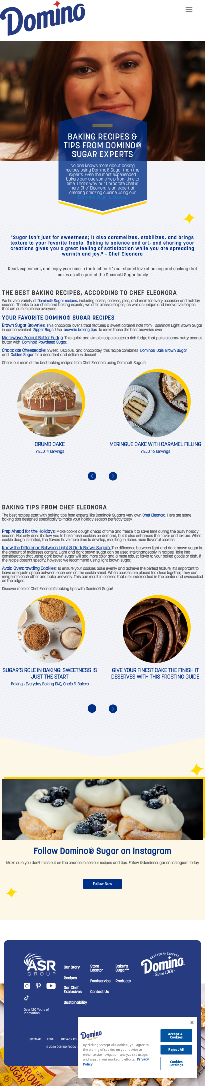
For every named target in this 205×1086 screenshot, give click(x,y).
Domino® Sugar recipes (57, 301)
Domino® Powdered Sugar (44, 342)
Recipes (70, 978)
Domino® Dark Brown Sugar (163, 351)
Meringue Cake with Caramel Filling (155, 445)
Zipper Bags (43, 330)
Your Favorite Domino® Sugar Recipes (58, 318)
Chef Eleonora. (154, 516)
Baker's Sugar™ (122, 968)
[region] (137, 1047)
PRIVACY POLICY (71, 1039)
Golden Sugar (22, 355)
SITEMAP (35, 1039)
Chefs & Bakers (76, 684)
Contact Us (99, 992)
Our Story (72, 968)
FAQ (58, 684)
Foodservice (100, 981)
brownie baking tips (80, 330)
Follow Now (102, 884)
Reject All (176, 1049)
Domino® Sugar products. (102, 197)
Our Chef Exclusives (73, 990)
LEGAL (51, 1039)
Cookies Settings (176, 1063)
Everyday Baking (40, 684)
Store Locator (96, 968)
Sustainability (75, 1003)
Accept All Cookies (176, 1036)
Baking (17, 684)
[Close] (192, 1022)
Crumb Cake (50, 445)
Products (123, 981)
